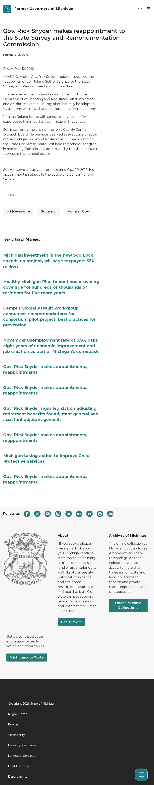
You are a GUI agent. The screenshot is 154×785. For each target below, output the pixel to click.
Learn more (71, 622)
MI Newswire (18, 211)
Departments (17, 776)
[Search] (140, 8)
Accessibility (16, 735)
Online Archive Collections (128, 605)
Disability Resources (22, 745)
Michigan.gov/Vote (27, 657)
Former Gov (78, 211)
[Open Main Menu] (148, 8)
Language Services (21, 756)
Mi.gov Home (17, 714)
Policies (13, 724)
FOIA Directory (18, 766)
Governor (49, 211)
